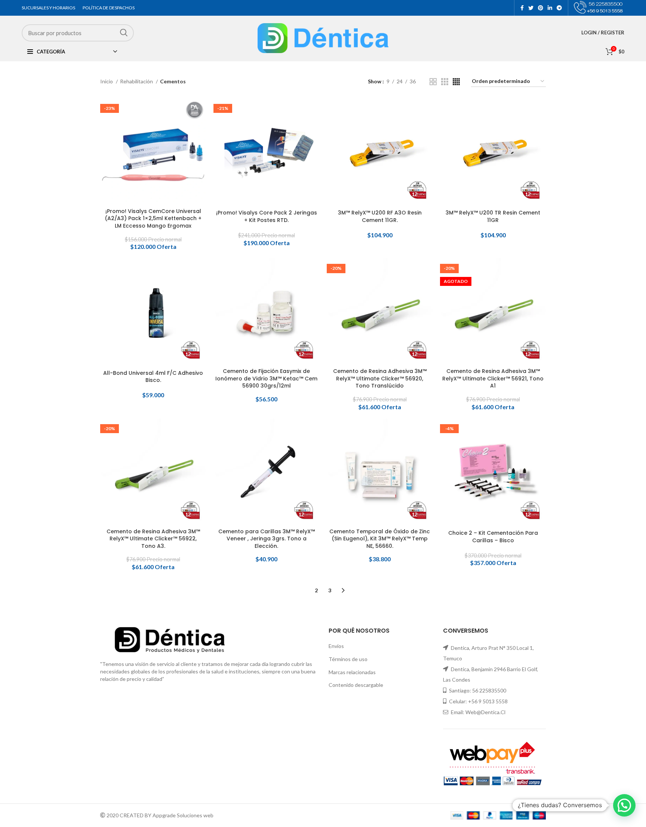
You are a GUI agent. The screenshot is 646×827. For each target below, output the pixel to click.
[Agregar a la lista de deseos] (200, 144)
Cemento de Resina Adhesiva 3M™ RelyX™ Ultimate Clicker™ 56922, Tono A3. (153, 539)
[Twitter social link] (531, 8)
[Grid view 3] (444, 81)
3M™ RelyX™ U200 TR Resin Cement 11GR (493, 216)
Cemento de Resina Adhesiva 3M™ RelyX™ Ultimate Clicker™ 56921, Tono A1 (493, 378)
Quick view (200, 127)
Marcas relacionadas (352, 672)
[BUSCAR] (123, 32)
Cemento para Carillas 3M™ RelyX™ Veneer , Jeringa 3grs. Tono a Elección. (266, 539)
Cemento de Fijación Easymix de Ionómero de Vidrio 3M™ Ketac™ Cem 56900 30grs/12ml (266, 378)
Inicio (107, 81)
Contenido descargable (356, 685)
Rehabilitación (137, 81)
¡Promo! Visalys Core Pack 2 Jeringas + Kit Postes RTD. (266, 216)
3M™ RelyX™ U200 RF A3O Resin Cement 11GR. (380, 216)
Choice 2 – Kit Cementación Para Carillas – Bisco (493, 537)
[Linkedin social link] (549, 8)
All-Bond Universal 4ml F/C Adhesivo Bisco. (153, 377)
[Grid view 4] (456, 81)
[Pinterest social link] (540, 8)
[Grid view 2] (433, 81)
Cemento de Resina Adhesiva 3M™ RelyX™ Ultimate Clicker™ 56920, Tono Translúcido (380, 378)
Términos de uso (348, 659)
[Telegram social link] (559, 8)
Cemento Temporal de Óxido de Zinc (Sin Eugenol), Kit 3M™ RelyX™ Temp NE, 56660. (379, 539)
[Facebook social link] (522, 8)
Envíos (336, 646)
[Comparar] (200, 110)
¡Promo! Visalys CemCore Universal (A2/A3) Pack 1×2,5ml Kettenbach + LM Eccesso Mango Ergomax (153, 218)
